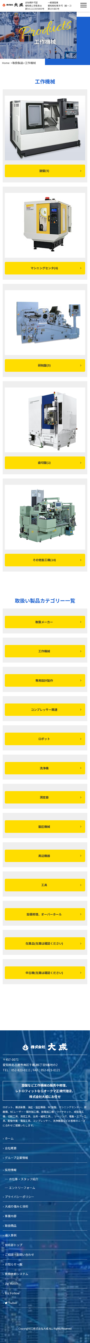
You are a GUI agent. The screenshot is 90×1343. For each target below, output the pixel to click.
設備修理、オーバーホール (44, 914)
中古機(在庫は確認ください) (44, 973)
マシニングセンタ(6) (44, 268)
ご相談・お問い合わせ (19, 1254)
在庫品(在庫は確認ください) (44, 943)
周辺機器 (44, 856)
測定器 (44, 797)
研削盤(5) (44, 365)
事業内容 (11, 1216)
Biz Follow (12, 1293)
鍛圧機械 (44, 826)
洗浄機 (44, 768)
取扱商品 (11, 1225)
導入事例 (11, 1235)
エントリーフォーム (22, 1188)
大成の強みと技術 (16, 1206)
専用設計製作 (44, 680)
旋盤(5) (44, 171)
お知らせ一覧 (13, 1264)
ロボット (44, 739)
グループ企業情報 (16, 1158)
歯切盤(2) (44, 462)
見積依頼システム (16, 1274)
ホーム (9, 1138)
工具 (44, 885)
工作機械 (44, 651)
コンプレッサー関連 (44, 709)
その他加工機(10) (44, 560)
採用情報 (11, 1170)
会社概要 (11, 1148)
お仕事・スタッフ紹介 (23, 1179)
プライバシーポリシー (19, 1197)
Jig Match (11, 1283)
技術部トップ (13, 1245)
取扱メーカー (44, 622)
